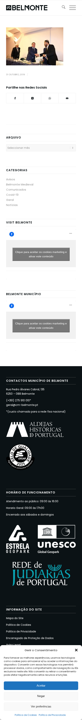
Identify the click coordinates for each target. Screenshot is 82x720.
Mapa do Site (14, 618)
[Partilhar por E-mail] (67, 98)
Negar (41, 696)
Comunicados (16, 190)
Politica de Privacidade (21, 631)
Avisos (10, 179)
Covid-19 (12, 195)
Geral (10, 200)
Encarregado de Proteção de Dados (30, 638)
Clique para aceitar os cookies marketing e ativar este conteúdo (41, 254)
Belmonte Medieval (19, 184)
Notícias (12, 205)
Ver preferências (41, 706)
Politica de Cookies (18, 625)
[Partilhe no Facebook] (15, 98)
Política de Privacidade (52, 715)
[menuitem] (61, 7)
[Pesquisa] (61, 7)
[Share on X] (32, 98)
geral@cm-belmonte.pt (22, 405)
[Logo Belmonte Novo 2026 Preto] (34, 7)
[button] (76, 650)
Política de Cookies (26, 715)
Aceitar (41, 685)
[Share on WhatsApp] (49, 98)
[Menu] (70, 7)
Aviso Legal (13, 645)
